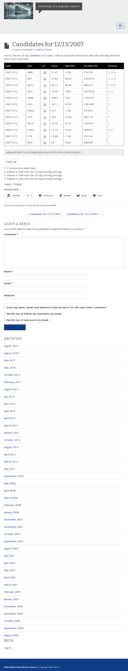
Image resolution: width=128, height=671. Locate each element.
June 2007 (10, 563)
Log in (7, 647)
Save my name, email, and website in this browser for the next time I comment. (57, 307)
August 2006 (11, 635)
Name (8, 271)
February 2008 (12, 505)
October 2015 (12, 374)
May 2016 (10, 367)
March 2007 (11, 584)
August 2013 (11, 389)
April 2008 (10, 490)
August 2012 (11, 447)
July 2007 (9, 555)
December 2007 (13, 519)
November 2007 (13, 526)
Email (8, 283)
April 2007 (10, 577)
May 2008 (10, 483)
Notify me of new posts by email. (28, 320)
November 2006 (13, 613)
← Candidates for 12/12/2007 (43, 214)
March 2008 (11, 497)
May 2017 (10, 360)
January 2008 (11, 512)
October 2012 (12, 440)
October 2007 (12, 534)
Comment (11, 234)
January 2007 (11, 599)
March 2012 (11, 461)
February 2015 (12, 382)
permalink (51, 205)
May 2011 (10, 469)
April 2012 (10, 454)
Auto (29, 205)
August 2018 (11, 353)
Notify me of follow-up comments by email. (34, 313)
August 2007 (11, 548)
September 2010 (14, 476)
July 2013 (9, 396)
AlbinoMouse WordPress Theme (20, 667)
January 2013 (11, 432)
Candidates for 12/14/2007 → (84, 214)
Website (9, 295)
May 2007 (10, 570)
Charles (48, 49)
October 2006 (12, 620)
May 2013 (10, 411)
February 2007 (12, 591)
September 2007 (14, 541)
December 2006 (13, 606)
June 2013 (10, 403)
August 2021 (11, 345)
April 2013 (10, 418)
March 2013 (11, 425)
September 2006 (14, 628)
